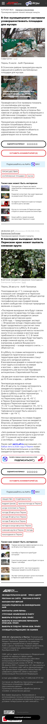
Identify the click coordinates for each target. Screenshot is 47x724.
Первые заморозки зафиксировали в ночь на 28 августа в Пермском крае (27, 546)
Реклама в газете (31, 598)
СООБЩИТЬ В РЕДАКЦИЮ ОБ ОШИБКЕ (20, 630)
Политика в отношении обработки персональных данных (17, 685)
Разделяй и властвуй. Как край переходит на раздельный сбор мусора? (27, 195)
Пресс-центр (34, 595)
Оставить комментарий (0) (24, 153)
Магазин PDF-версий (12, 602)
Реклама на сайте (11, 598)
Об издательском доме (14, 595)
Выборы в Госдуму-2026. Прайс (18, 617)
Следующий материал (22, 717)
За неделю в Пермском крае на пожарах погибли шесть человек (26, 203)
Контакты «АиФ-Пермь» (14, 611)
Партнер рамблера (22, 712)
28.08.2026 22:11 (7, 231)
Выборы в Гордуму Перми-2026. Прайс (21, 626)
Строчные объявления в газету (18, 614)
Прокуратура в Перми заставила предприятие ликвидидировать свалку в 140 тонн (26, 188)
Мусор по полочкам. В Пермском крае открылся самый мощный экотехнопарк (26, 210)
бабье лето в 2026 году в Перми (17, 446)
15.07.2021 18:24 (7, 10)
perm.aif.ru (18, 444)
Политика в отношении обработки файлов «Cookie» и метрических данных (21, 689)
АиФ (15, 59)
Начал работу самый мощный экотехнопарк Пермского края (23, 218)
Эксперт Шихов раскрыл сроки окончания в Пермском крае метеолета (27, 577)
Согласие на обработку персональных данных (22, 682)
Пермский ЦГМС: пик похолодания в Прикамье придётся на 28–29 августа (25, 569)
